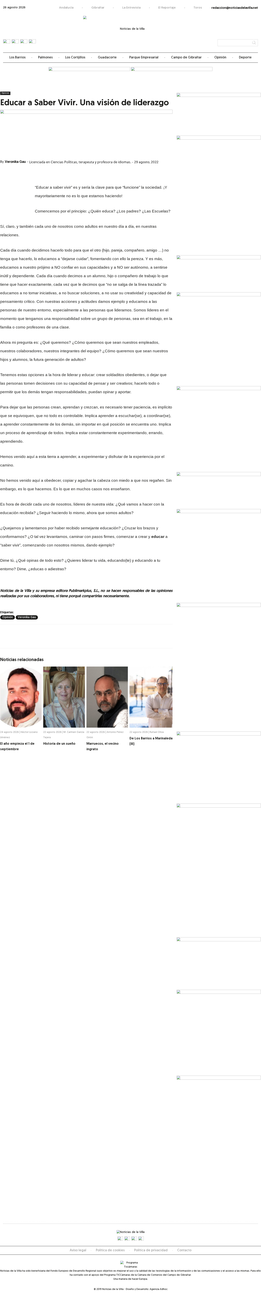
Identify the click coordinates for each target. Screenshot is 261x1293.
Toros (198, 7)
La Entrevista (131, 7)
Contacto (184, 1250)
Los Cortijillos (75, 57)
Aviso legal (78, 1250)
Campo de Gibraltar (186, 57)
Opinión (220, 57)
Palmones (45, 57)
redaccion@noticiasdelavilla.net (234, 8)
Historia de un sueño (59, 744)
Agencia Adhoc (158, 1289)
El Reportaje (167, 7)
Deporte (245, 57)
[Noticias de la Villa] (130, 31)
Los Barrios (17, 57)
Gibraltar (97, 7)
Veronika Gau (15, 162)
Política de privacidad (151, 1250)
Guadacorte (107, 57)
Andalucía (66, 7)
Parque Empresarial (143, 57)
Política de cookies (110, 1250)
